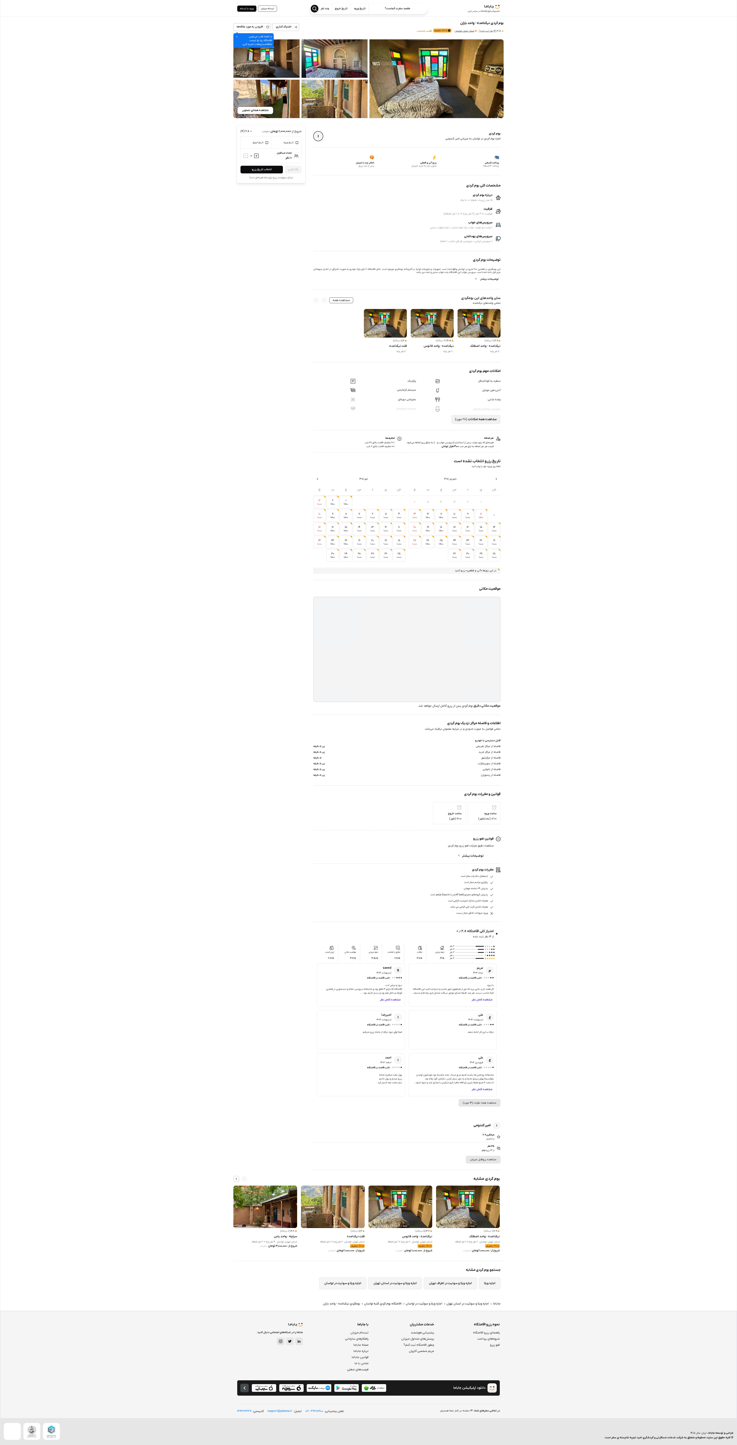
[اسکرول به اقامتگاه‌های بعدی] (236, 1179)
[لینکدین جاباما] (299, 1341)
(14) (487, 31)
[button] (436, 78)
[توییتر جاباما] (290, 1341)
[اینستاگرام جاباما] (280, 1341)
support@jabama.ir (280, 1411)
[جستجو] (314, 8)
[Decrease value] (245, 155)
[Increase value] (256, 155)
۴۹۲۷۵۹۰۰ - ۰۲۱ (314, 1411)
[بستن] (237, 37)
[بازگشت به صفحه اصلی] (244, 1388)
